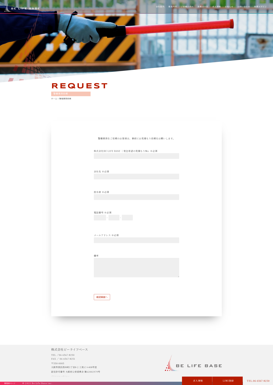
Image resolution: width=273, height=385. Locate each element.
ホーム (54, 98)
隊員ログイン (260, 6)
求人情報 (216, 6)
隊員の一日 (203, 6)
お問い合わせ (243, 6)
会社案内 (160, 6)
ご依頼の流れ (187, 6)
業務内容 (172, 6)
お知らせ (229, 6)
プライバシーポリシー (60, 376)
